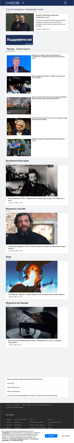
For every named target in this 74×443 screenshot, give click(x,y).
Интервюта (18, 425)
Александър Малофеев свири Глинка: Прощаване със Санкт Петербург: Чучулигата (35, 341)
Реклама (8, 405)
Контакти (16, 405)
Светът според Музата (37, 425)
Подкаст (8, 422)
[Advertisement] (37, 362)
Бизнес (50, 428)
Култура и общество (21, 419)
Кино (8, 256)
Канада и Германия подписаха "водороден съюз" (47, 16)
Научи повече (65, 436)
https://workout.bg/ (13, 391)
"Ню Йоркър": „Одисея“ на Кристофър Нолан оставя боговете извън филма (36, 294)
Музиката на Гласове (17, 302)
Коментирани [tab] (23, 48)
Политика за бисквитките (14, 407)
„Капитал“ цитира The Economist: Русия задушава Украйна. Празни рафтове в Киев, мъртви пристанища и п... (49, 97)
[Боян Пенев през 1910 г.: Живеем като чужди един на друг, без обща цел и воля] (37, 180)
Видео (31, 419)
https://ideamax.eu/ (13, 387)
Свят (7, 428)
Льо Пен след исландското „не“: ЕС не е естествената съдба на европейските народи (49, 118)
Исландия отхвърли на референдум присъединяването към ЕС (48, 139)
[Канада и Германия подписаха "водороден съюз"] (20, 22)
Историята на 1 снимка (36, 422)
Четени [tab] (10, 48)
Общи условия (26, 405)
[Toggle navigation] (65, 2)
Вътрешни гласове (15, 208)
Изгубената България (17, 160)
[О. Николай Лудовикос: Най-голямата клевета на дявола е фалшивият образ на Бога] (37, 228)
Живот (50, 419)
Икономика (18, 422)
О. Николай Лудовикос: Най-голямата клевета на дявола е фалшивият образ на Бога (37, 247)
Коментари (18, 428)
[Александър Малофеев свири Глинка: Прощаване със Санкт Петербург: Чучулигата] (37, 323)
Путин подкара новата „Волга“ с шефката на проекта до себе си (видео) (48, 76)
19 (49, 29)
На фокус (8, 419)
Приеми (51, 436)
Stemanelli (10, 383)
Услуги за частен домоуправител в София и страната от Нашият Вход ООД (32, 396)
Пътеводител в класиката (38, 428)
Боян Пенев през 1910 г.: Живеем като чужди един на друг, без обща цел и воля (36, 199)
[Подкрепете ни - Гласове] (19, 40)
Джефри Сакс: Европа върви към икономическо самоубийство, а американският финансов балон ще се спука (48, 56)
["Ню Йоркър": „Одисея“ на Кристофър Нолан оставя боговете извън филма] (37, 276)
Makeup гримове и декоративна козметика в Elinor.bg (24, 379)
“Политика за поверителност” (19, 439)
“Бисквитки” (6, 433)
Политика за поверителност (42, 405)
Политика (9, 425)
